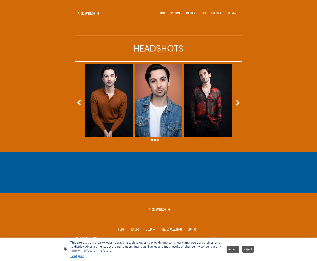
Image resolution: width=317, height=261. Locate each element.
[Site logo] (87, 21)
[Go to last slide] (79, 103)
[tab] (152, 140)
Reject (248, 249)
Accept (233, 249)
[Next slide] (237, 103)
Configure (77, 256)
